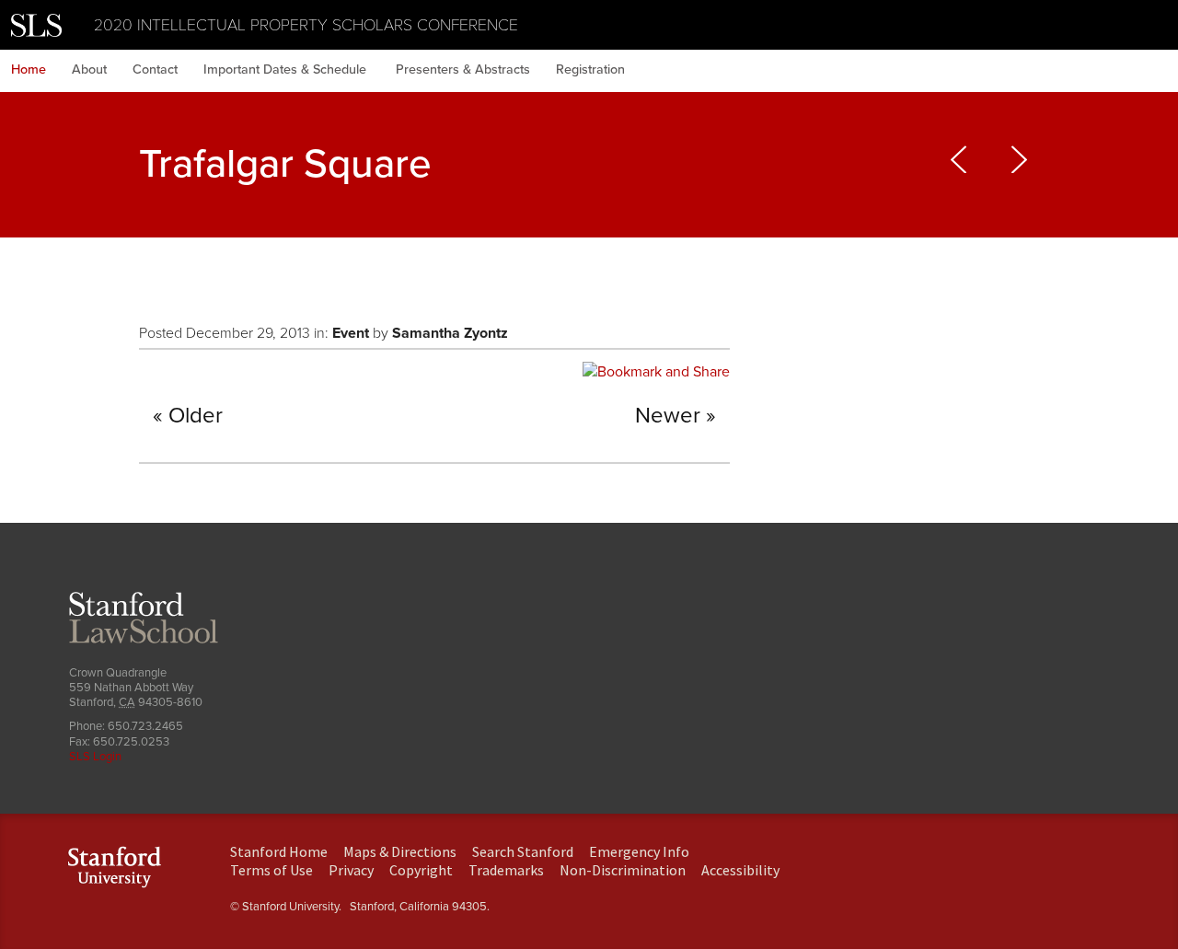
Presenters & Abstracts (463, 69)
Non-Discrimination (623, 870)
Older (195, 415)
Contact (155, 69)
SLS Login (95, 756)
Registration (590, 69)
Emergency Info (639, 851)
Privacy (351, 870)
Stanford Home (279, 851)
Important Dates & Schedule (286, 69)
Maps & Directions (399, 851)
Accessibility (740, 870)
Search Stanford (522, 851)
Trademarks (506, 870)
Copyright (421, 870)
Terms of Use (271, 870)
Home (28, 69)
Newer (667, 415)
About (89, 69)
